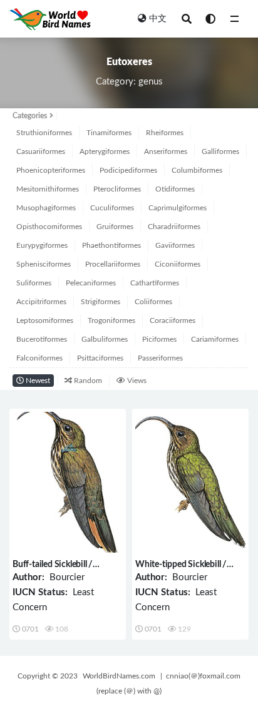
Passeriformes (160, 358)
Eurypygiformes (42, 245)
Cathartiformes (154, 283)
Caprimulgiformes (177, 208)
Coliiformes (153, 301)
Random (87, 380)
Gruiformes (114, 226)
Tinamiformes (109, 132)
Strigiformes (100, 301)
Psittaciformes (100, 358)
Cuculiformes (112, 208)
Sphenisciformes (43, 264)
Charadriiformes (174, 226)
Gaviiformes (175, 245)
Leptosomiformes (44, 320)
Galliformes (220, 151)
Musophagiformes (46, 208)
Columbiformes (197, 170)
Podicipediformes (128, 170)
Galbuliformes (104, 339)
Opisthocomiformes (49, 226)
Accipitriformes (41, 301)
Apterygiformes (105, 151)
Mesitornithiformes (47, 189)
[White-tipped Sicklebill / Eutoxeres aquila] (190, 482)
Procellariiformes (112, 264)
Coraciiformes (172, 320)
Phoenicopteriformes (50, 170)
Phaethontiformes (111, 245)
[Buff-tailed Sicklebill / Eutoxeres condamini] (68, 482)
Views (136, 380)
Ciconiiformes (177, 264)
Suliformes (33, 283)
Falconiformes (39, 358)
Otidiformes (175, 189)
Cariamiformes (215, 339)
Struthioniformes (44, 132)
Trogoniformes (111, 320)
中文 (158, 18)
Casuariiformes (40, 151)
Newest (37, 380)
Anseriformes (165, 151)
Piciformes (159, 339)
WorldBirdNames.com (119, 676)
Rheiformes (164, 132)
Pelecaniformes (91, 283)
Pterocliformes (117, 189)
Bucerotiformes (41, 339)
